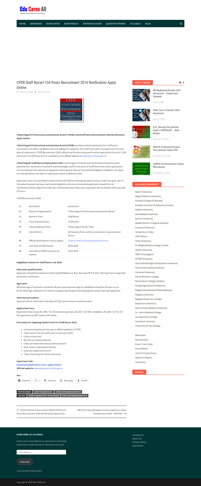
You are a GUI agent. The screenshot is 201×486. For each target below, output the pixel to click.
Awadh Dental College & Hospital (152, 222)
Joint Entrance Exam (145, 353)
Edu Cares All (43, 92)
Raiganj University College (148, 298)
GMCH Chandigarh (144, 254)
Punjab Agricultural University (150, 285)
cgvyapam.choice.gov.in (94, 155)
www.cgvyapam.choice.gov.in (48, 368)
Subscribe (25, 461)
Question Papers (116, 23)
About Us (137, 438)
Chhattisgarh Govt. (43, 392)
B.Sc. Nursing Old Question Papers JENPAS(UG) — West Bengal (166, 130)
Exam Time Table (144, 344)
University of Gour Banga (147, 325)
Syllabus (135, 23)
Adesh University (143, 191)
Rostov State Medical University (151, 307)
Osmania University (145, 272)
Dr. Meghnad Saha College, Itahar (151, 245)
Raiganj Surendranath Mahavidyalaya (153, 290)
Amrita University (144, 218)
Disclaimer (137, 445)
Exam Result (71, 23)
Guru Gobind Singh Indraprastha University (156, 263)
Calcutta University (145, 227)
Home (22, 23)
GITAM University (143, 258)
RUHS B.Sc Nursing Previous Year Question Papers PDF (166, 148)
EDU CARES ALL (39, 482)
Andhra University (144, 209)
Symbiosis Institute (145, 321)
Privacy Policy (139, 442)
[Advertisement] (100, 53)
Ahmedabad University (146, 214)
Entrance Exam (92, 23)
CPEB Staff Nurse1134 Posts (68, 392)
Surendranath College (146, 316)
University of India (144, 231)
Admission (36, 23)
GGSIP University (143, 249)
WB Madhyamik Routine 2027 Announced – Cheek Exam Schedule (167, 93)
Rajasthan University (145, 303)
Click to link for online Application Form (88, 240)
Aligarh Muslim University (148, 196)
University (140, 362)
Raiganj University (144, 294)
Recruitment (141, 339)
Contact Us (138, 435)
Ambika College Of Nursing (148, 200)
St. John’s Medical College (148, 312)
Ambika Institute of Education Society (154, 205)
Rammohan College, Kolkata (150, 281)
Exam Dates (53, 23)
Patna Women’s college (147, 276)
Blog (148, 23)
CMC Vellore (141, 236)
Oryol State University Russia (149, 267)
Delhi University (143, 240)
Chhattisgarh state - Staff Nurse (44, 396)
